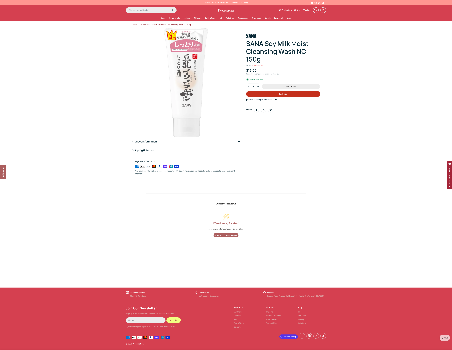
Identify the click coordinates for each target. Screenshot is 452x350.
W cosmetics (138, 344)
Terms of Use (157, 327)
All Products (144, 24)
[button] (449, 175)
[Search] (173, 10)
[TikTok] (319, 3)
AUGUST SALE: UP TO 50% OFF (226, 3)
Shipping (259, 74)
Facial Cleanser (257, 65)
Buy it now (283, 94)
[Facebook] (312, 3)
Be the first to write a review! (226, 235)
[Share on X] (263, 110)
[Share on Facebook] (256, 110)
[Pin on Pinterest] (270, 110)
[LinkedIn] (323, 3)
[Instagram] (316, 3)
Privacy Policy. (169, 327)
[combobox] (151, 10)
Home (134, 24)
